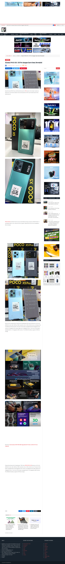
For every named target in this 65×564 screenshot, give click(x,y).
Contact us (3, 549)
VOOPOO (24, 546)
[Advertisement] (32, 15)
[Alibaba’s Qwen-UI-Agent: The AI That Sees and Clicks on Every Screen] (35, 520)
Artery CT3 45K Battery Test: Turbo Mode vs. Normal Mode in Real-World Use (18, 25)
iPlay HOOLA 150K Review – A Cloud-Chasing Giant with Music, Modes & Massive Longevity (53, 223)
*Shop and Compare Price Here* (7, 554)
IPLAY (24, 553)
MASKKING (25, 550)
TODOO (24, 554)
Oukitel (46, 554)
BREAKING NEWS (5, 34)
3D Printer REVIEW (52, 198)
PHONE (16, 34)
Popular (45, 198)
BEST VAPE (35, 34)
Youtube (3, 557)
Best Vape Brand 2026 (43, 34)
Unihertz (46, 549)
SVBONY (46, 543)
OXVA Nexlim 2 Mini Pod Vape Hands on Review (53, 203)
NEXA (24, 549)
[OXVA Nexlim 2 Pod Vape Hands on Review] (45, 207)
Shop (62, 34)
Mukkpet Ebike (47, 556)
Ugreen (46, 557)
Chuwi (46, 545)
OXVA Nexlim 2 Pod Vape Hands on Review (53, 209)
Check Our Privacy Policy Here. (7, 551)
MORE (55, 34)
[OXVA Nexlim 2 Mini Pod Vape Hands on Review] (45, 202)
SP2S (24, 552)
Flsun (45, 550)
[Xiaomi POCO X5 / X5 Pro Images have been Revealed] (23, 80)
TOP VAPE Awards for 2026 (24, 34)
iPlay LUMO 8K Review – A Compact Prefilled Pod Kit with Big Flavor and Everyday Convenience (54, 215)
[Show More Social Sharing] (28, 68)
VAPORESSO (25, 545)
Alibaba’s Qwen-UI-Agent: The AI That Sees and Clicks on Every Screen (35, 526)
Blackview (46, 546)
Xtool (45, 553)
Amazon (12, 34)
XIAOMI (57, 198)
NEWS (7, 60)
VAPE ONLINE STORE (26, 543)
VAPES (31, 34)
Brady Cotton (11, 65)
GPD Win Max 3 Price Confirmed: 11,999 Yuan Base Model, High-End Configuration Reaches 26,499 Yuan (23, 527)
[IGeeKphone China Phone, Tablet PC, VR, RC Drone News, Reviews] (3, 30)
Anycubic (46, 552)
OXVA (24, 547)
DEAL (59, 34)
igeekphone (9, 562)
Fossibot (46, 547)
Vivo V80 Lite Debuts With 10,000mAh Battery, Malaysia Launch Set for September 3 (10, 527)
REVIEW (51, 34)
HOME (2, 34)
